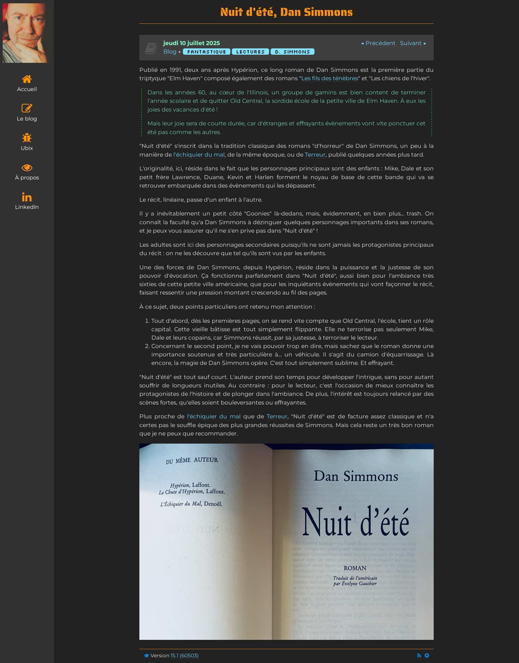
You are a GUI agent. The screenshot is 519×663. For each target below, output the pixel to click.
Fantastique (206, 51)
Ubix (27, 148)
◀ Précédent (378, 43)
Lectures (250, 51)
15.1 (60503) (185, 655)
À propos (27, 177)
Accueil (27, 89)
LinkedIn (27, 207)
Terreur (315, 154)
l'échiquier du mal (199, 154)
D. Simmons (292, 51)
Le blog (27, 118)
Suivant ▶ (413, 43)
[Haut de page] (427, 655)
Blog (170, 51)
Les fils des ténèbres (329, 78)
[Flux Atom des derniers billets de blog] (419, 655)
